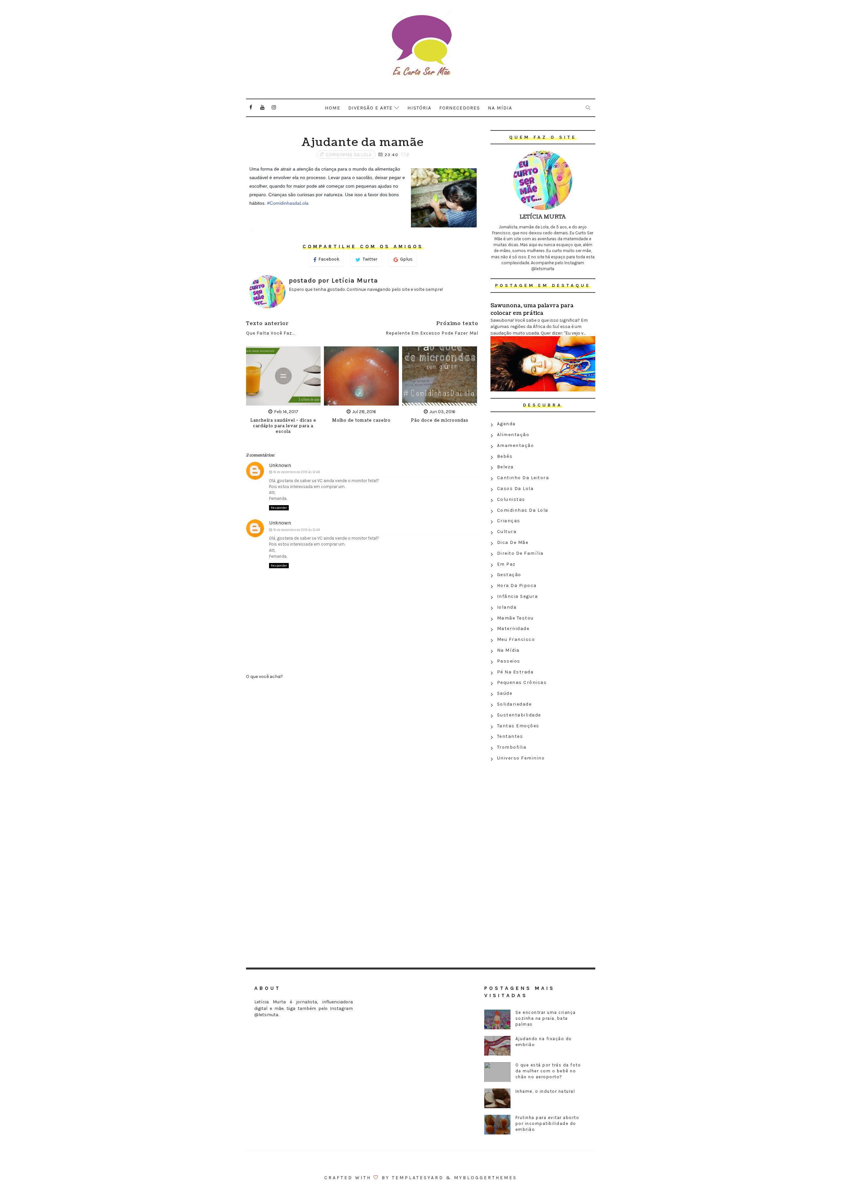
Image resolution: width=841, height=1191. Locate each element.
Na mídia (500, 108)
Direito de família (520, 553)
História (419, 108)
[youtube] (262, 107)
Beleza (505, 467)
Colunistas (511, 499)
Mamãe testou (515, 618)
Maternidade (513, 628)
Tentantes (510, 736)
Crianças (508, 521)
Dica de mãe (513, 542)
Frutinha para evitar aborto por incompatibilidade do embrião (547, 1123)
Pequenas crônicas (522, 682)
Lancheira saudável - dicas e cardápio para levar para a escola (283, 426)
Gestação (509, 574)
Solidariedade (514, 704)
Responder (279, 508)
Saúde (504, 693)
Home (332, 108)
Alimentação (513, 434)
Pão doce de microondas (439, 420)
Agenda (506, 424)
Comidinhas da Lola (349, 154)
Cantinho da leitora (523, 477)
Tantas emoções (518, 726)
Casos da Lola (515, 488)
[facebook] (251, 107)
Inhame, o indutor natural (545, 1091)
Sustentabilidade (519, 715)
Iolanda (507, 607)
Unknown (280, 465)
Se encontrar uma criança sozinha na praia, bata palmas (545, 1018)
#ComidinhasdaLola (287, 203)
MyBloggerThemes (485, 1177)
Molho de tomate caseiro (361, 420)
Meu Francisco (516, 639)
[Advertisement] (542, 811)
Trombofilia (512, 747)
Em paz (506, 564)
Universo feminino (521, 758)
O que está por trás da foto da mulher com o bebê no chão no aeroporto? (548, 1071)
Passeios (508, 661)
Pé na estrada (515, 672)
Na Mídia (508, 650)
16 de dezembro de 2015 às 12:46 (296, 472)
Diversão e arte (370, 108)
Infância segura (517, 596)
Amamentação (515, 445)
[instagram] (274, 107)
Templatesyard (418, 1177)
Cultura (507, 531)
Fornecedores (459, 108)
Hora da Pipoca (517, 585)
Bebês (505, 456)
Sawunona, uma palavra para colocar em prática (532, 309)
